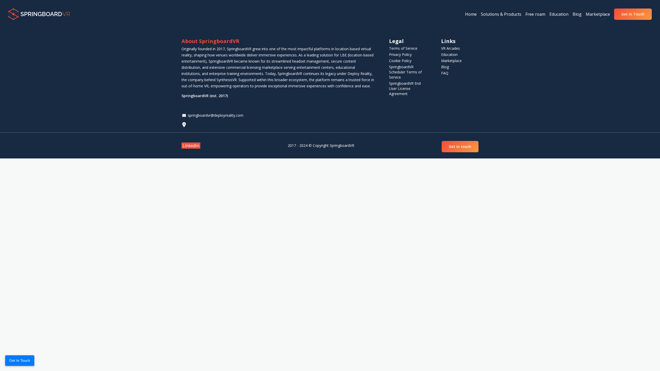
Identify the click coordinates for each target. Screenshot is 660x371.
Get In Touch (19, 360)
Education (449, 54)
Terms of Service (403, 48)
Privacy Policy (400, 54)
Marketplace (451, 60)
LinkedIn (191, 145)
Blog (445, 66)
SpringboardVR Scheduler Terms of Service (405, 72)
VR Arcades (450, 48)
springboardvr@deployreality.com (215, 115)
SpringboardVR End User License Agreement (405, 88)
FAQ (444, 73)
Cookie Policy (400, 60)
